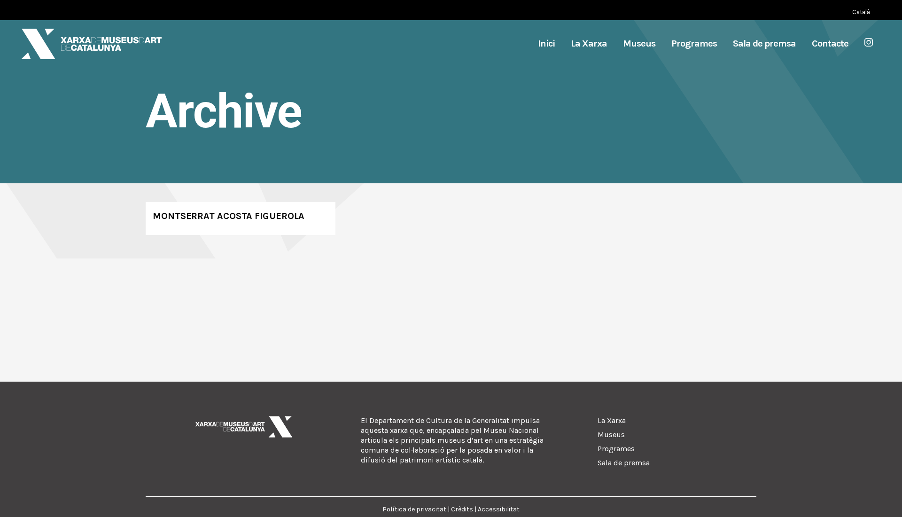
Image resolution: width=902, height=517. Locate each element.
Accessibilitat (499, 509)
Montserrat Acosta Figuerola (228, 216)
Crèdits (462, 509)
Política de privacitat (414, 509)
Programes (616, 448)
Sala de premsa (624, 462)
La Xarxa (612, 420)
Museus (611, 434)
